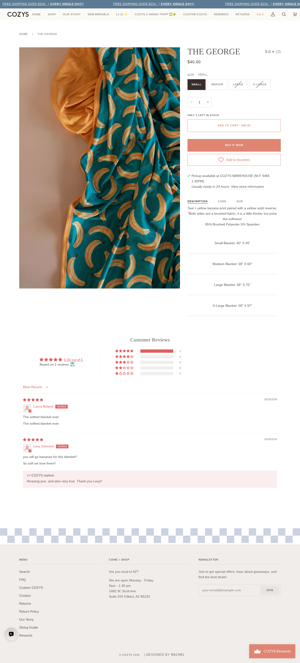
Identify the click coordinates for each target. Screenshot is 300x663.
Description (198, 201)
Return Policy (29, 611)
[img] (33, 400)
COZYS (127, 654)
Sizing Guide (28, 627)
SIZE (239, 201)
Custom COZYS (31, 587)
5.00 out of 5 (73, 360)
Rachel (178, 654)
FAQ (22, 579)
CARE (222, 201)
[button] (124, 351)
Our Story (26, 619)
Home (23, 34)
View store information (247, 186)
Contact (25, 595)
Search (24, 571)
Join (269, 590)
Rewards (25, 635)
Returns (25, 603)
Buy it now (234, 145)
